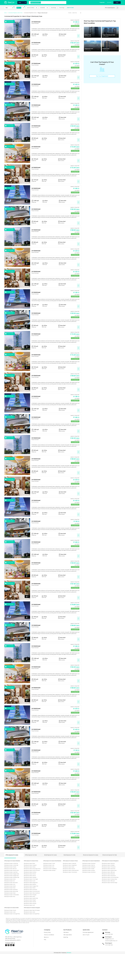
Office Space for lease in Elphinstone (11, 889)
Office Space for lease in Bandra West (11, 891)
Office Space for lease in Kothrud (30, 875)
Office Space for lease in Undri (29, 905)
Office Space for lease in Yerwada (30, 901)
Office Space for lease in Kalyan (68, 867)
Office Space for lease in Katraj (29, 896)
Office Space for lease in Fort (9, 880)
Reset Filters (70, 7)
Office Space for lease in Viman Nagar (31, 879)
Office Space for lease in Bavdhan (30, 884)
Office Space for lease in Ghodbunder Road (71, 870)
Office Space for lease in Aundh (29, 880)
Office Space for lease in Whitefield (108, 865)
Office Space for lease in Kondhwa (30, 872)
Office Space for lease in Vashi (48, 865)
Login (117, 2)
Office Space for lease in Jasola (10, 912)
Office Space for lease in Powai (9, 887)
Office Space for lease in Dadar (10, 893)
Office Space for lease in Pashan (30, 887)
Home (5, 12)
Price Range (61, 7)
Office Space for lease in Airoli (48, 867)
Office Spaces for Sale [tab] (31, 855)
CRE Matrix (69, 952)
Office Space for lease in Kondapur (88, 870)
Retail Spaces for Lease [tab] (50, 855)
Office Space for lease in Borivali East (11, 882)
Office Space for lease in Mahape (49, 870)
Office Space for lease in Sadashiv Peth (31, 898)
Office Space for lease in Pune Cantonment (32, 891)
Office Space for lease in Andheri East (11, 863)
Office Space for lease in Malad (10, 886)
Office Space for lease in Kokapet (88, 868)
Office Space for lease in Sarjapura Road (109, 870)
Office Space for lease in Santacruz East (11, 870)
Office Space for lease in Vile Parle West (11, 894)
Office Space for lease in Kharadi (30, 873)
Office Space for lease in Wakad (29, 867)
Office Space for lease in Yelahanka (108, 863)
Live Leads (109, 2)
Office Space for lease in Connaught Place (12, 913)
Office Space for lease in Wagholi (30, 900)
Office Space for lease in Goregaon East (11, 875)
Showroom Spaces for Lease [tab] (90, 855)
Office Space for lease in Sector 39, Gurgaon (32, 910)
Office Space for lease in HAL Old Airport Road (110, 877)
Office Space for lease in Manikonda (88, 872)
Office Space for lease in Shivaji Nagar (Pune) (32, 868)
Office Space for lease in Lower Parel (10, 872)
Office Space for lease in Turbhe (49, 863)
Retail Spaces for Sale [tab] (69, 855)
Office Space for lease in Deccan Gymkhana (32, 893)
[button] (40, 2)
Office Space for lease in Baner (29, 863)
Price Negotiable (75, 26)
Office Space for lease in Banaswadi (108, 873)
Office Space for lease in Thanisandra (108, 867)
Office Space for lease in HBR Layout (108, 872)
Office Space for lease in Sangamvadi (31, 882)
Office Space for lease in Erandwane (30, 889)
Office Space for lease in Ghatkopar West (11, 877)
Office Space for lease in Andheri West (11, 865)
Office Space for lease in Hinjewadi (30, 865)
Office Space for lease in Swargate (30, 894)
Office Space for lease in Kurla (9, 884)
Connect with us (10, 943)
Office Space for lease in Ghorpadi (30, 903)
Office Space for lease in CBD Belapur (50, 868)
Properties (102, 2)
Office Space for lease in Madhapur (88, 867)
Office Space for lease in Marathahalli (109, 875)
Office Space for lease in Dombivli (69, 868)
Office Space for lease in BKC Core (10, 868)
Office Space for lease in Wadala (10, 867)
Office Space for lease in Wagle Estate (70, 865)
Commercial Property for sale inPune (15, 12)
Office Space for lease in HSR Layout (108, 880)
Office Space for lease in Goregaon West (11, 873)
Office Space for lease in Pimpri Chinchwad (32, 870)
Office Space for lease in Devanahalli (108, 868)
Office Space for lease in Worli (9, 896)
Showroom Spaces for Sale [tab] (109, 855)
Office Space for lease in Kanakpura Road (109, 879)
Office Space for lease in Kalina (10, 879)
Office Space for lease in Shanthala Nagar (109, 882)
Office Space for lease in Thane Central (70, 872)
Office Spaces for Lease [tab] (11, 855)
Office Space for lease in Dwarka (10, 910)
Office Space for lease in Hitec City (88, 865)
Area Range (53, 7)
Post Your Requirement (102, 76)
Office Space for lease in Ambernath (69, 863)
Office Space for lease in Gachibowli (88, 863)
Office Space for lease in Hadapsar (30, 877)
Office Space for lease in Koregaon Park (31, 886)
